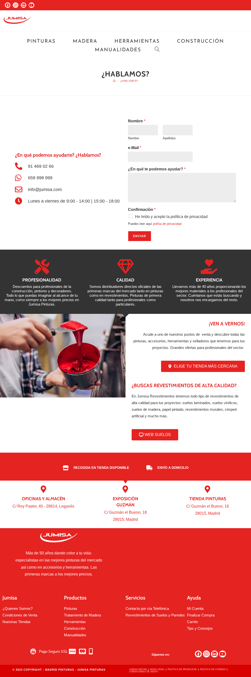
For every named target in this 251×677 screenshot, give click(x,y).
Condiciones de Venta (143, 671)
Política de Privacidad (182, 669)
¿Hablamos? (129, 80)
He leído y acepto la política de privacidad (171, 217)
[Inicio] (114, 80)
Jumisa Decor (138, 669)
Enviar (139, 236)
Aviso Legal (157, 669)
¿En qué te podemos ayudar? (157, 169)
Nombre (136, 121)
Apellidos (169, 138)
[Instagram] (15, 5)
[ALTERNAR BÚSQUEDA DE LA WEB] (157, 50)
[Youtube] (31, 5)
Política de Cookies (213, 669)
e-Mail (134, 148)
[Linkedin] (23, 5)
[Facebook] (7, 5)
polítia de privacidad (167, 224)
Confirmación (142, 209)
